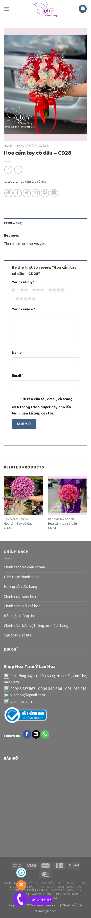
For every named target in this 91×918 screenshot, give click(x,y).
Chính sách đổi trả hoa (22, 606)
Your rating (23, 282)
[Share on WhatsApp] (8, 193)
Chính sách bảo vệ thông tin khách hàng (36, 626)
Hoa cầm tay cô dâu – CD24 (63, 526)
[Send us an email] (36, 734)
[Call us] (45, 734)
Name (18, 353)
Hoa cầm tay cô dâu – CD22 (19, 526)
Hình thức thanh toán (21, 577)
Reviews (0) (13, 223)
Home (8, 146)
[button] (45, 679)
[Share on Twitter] (26, 193)
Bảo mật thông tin (19, 616)
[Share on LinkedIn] (54, 193)
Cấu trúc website (18, 635)
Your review (23, 309)
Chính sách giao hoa (20, 596)
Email (17, 376)
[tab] (45, 223)
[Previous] (3, 508)
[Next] (87, 508)
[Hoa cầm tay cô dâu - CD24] (67, 495)
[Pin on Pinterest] (45, 193)
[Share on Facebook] (17, 193)
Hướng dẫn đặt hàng (20, 586)
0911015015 (42, 900)
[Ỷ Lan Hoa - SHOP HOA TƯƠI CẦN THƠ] (45, 9)
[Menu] (7, 9)
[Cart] (83, 9)
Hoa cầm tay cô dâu (33, 146)
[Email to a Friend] (36, 193)
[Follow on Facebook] (27, 734)
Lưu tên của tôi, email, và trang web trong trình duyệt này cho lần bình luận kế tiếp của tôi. (42, 406)
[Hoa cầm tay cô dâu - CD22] (23, 495)
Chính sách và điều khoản (24, 567)
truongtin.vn (45, 911)
